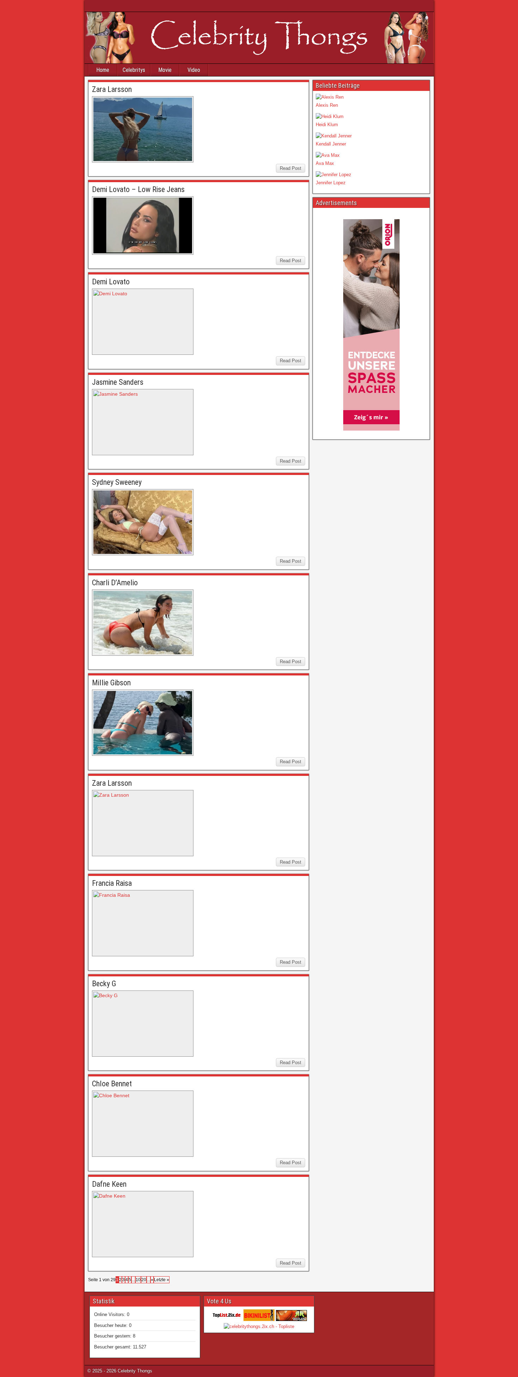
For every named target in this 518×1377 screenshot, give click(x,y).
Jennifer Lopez (331, 182)
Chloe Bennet (112, 1083)
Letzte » (161, 1279)
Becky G (104, 983)
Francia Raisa (112, 883)
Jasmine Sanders (117, 382)
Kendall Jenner (331, 144)
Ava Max (325, 163)
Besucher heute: (111, 1325)
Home (102, 70)
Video (193, 70)
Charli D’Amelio (115, 582)
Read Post (290, 168)
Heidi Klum (327, 124)
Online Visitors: (110, 1314)
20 (143, 1279)
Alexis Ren (327, 105)
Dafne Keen (109, 1184)
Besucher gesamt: (113, 1347)
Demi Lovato (111, 281)
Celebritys (134, 70)
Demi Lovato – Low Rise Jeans (138, 189)
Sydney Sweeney (117, 482)
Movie (165, 70)
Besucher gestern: (113, 1336)
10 (138, 1279)
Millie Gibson (111, 682)
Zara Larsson (112, 89)
